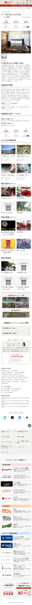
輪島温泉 (22, 379)
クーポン (26, 27)
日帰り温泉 (16, 22)
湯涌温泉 (3, 381)
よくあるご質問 (5, 436)
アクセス (16, 27)
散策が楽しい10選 (9, 305)
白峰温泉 (10, 379)
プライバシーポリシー (7, 442)
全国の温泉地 (6, 8)
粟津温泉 (20, 377)
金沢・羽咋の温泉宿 (5, 390)
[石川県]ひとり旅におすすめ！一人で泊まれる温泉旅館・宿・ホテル (14, 407)
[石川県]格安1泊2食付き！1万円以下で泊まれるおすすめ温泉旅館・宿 (15, 398)
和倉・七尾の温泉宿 (15, 388)
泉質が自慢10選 (22, 299)
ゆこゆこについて (15, 5)
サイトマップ (20, 447)
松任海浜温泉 (11, 376)
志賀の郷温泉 (4, 379)
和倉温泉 (9, 381)
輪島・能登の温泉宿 (5, 388)
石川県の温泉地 (21, 8)
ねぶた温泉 (14, 377)
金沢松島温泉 (14, 370)
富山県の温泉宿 (15, 381)
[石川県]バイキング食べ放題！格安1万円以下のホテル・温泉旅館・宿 (15, 401)
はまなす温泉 (4, 376)
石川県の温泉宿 (23, 381)
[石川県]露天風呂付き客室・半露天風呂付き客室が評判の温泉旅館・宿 (14, 404)
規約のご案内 (20, 436)
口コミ (6, 27)
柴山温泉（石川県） (5, 370)
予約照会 (23, 3)
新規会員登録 (23, 5)
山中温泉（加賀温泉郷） (6, 374)
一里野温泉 (16, 379)
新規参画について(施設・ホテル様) (6, 447)
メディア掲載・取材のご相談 (23, 441)
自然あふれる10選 (22, 305)
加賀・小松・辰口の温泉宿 (7, 392)
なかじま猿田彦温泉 (20, 376)
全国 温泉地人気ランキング (8, 299)
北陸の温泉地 (14, 8)
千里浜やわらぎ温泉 (17, 374)
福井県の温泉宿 (4, 383)
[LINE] (5, 417)
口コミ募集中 (7, 17)
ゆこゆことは (4, 452)
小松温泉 (9, 377)
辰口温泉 (25, 377)
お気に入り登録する (26, 17)
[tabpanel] (16, 42)
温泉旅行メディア (5, 431)
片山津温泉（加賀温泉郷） (7, 372)
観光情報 (26, 22)
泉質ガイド (16, 314)
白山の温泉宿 (14, 390)
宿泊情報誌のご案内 (22, 431)
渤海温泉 (3, 377)
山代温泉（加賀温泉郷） (19, 372)
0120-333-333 (17, 356)
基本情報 (6, 22)
